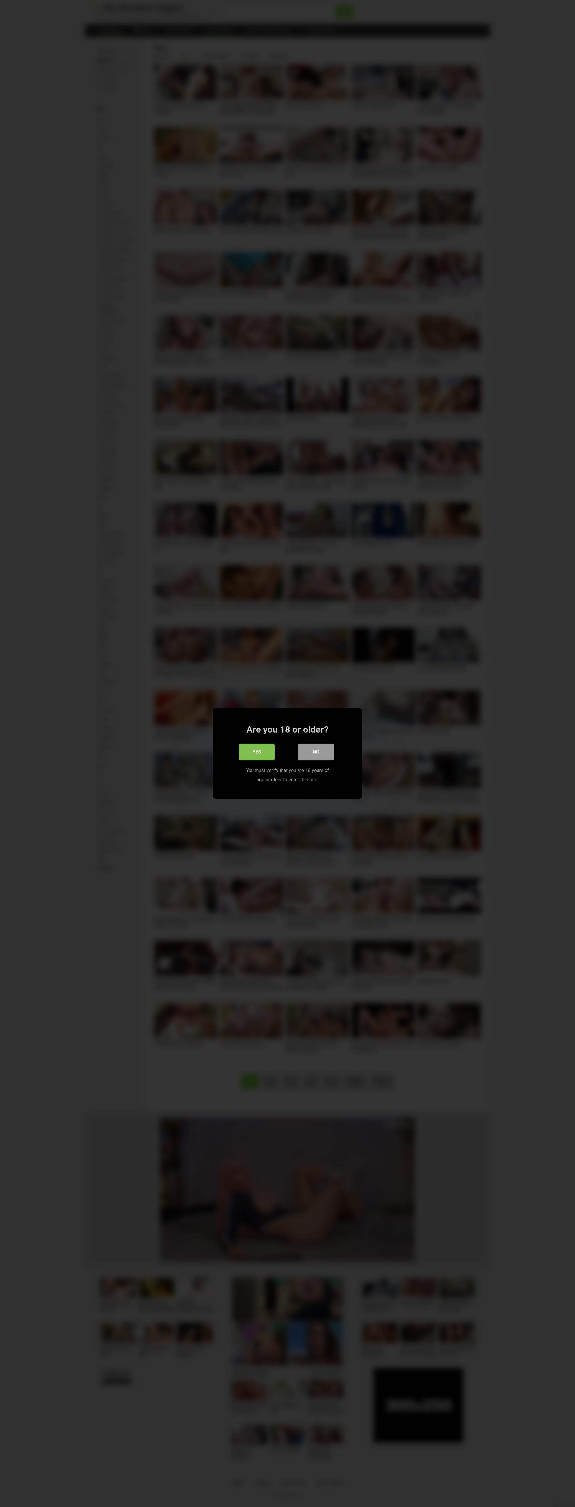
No (316, 752)
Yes (256, 752)
